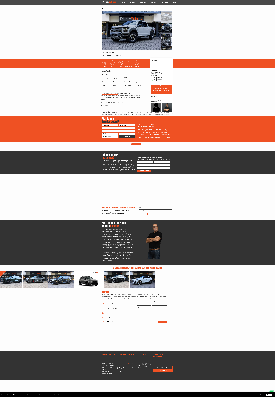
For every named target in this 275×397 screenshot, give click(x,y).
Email (138, 324)
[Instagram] (112, 338)
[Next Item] (158, 30)
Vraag (138, 329)
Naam (138, 318)
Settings (262, 394)
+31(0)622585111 (158, 80)
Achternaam (155, 318)
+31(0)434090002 (158, 78)
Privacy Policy (56, 394)
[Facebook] (110, 338)
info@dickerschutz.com (159, 82)
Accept (268, 394)
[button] (161, 86)
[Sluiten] (273, 395)
